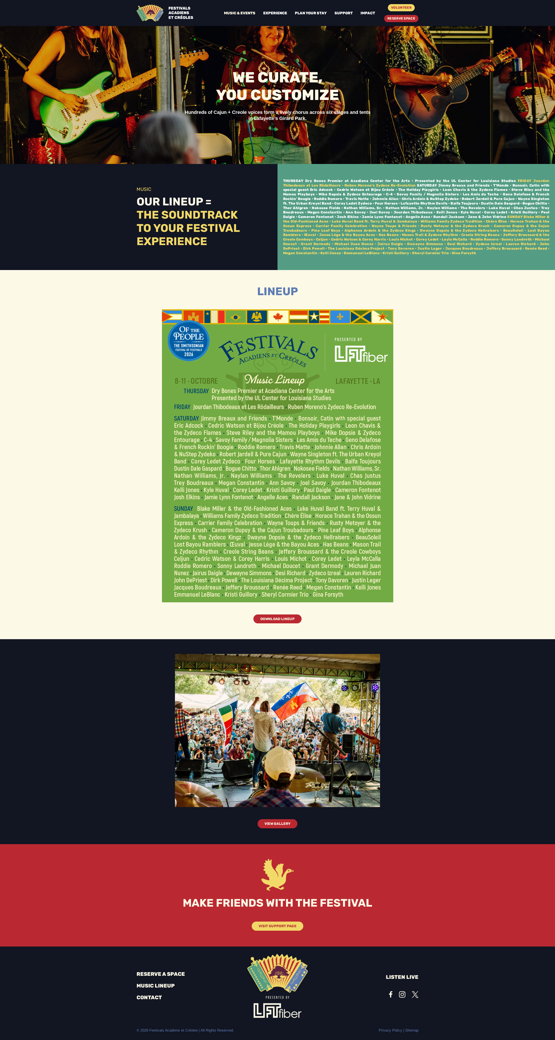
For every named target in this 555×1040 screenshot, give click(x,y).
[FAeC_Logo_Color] (150, 13)
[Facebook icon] (390, 994)
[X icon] (415, 994)
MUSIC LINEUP (156, 986)
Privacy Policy (390, 1030)
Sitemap (411, 1030)
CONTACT (149, 997)
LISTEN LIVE (402, 977)
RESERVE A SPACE (161, 974)
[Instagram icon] (402, 994)
